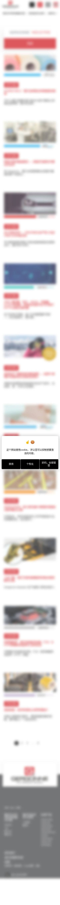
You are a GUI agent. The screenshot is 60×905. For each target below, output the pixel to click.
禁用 (11, 464)
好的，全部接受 (49, 464)
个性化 (30, 464)
